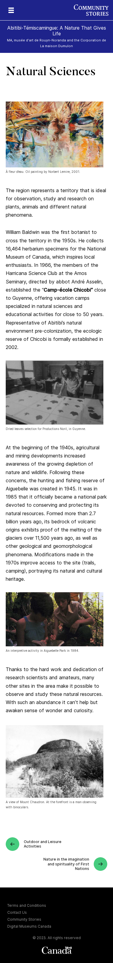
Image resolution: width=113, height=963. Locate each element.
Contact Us (17, 912)
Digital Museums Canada (29, 926)
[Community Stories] (93, 10)
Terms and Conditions (26, 905)
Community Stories (24, 919)
